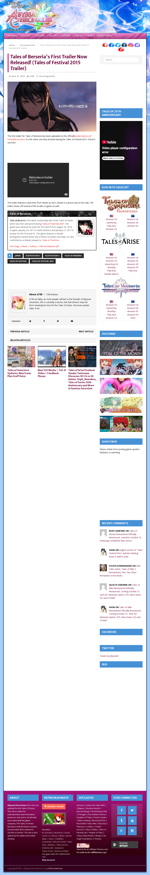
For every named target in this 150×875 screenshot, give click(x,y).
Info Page (15, 246)
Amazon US (111, 219)
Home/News (11, 36)
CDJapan (80, 808)
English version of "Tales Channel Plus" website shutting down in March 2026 (126, 553)
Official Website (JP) (49, 246)
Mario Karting (84, 820)
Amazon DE (132, 222)
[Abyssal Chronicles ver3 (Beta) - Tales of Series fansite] (75, 16)
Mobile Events (105, 36)
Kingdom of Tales (84, 817)
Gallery (54, 36)
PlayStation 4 (52, 255)
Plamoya (80, 826)
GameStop (111, 222)
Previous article (19, 331)
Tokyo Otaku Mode (85, 835)
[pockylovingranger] (103, 569)
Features (40, 36)
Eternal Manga (83, 811)
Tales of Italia (91, 829)
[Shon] (103, 553)
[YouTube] (132, 820)
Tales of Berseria (73, 255)
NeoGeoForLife (98, 820)
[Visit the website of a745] (30, 321)
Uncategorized (47, 76)
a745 (31, 76)
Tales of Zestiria (50, 240)
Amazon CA (111, 229)
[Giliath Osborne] (103, 588)
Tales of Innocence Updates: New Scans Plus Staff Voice (19, 373)
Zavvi (132, 317)
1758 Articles (52, 294)
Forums (79, 36)
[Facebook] (121, 810)
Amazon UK (132, 219)
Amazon (80, 805)
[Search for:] (121, 59)
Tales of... (26, 36)
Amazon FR (132, 267)
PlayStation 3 (33, 255)
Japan (18, 255)
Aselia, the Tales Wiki (95, 805)
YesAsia (97, 838)
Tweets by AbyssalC (109, 656)
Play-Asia (111, 225)
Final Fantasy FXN (99, 811)
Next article (86, 331)
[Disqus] (51, 429)
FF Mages (82, 814)
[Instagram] (132, 830)
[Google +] (121, 830)
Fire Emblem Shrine (96, 814)
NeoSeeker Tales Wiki (86, 823)
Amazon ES (132, 225)
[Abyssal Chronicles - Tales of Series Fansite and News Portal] (83, 846)
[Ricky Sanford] (103, 534)
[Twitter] (132, 810)
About (90, 36)
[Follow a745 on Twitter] (58, 321)
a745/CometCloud (54, 868)
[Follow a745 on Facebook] (44, 321)
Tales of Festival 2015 (53, 223)
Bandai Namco (111, 274)
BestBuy (112, 267)
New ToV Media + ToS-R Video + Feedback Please (52, 373)
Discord (66, 36)
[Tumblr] (121, 820)
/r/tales (89, 826)
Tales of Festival (18, 261)
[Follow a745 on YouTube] (72, 321)
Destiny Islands (93, 808)
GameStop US (111, 264)
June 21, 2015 (18, 76)
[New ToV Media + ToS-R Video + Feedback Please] (52, 365)
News (24, 246)
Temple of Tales (96, 832)
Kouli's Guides (100, 817)
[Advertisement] (60, 153)
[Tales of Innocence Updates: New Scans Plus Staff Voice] (21, 365)
